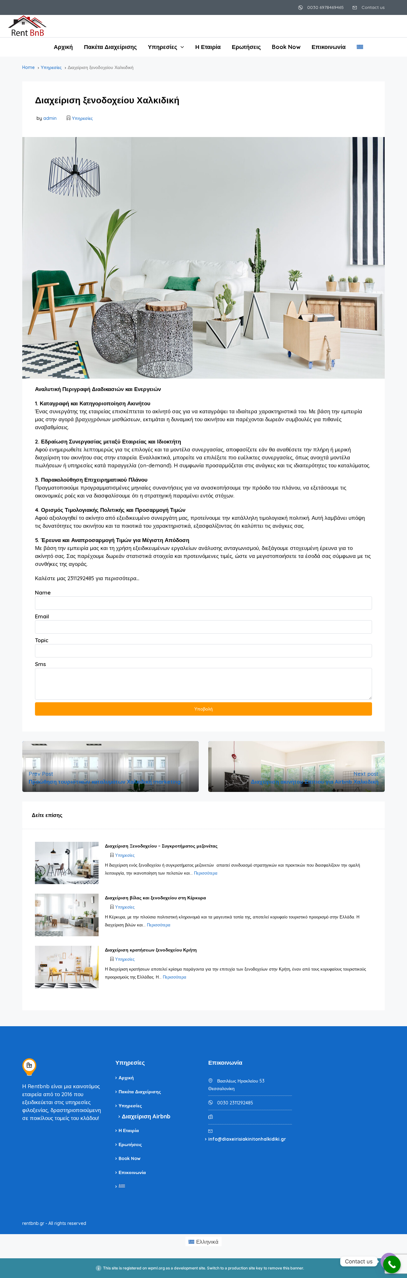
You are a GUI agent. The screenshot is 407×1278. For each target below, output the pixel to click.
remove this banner (285, 1268)
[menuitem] (360, 47)
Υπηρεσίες (162, 47)
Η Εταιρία (208, 47)
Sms (40, 664)
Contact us (372, 7)
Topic (41, 640)
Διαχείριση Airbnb (146, 1116)
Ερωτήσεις (246, 47)
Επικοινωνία (329, 47)
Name (43, 592)
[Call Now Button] (392, 1264)
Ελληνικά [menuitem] (207, 1241)
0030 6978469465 (325, 7)
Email (42, 616)
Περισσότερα (205, 873)
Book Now (286, 47)
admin (50, 118)
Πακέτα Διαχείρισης (110, 47)
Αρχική (63, 47)
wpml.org (156, 1268)
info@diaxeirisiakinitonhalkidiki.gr (247, 1139)
